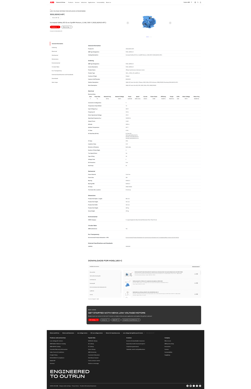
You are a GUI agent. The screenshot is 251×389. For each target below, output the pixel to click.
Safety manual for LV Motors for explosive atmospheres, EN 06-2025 (148, 281)
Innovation (168, 346)
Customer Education (94, 355)
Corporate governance (132, 346)
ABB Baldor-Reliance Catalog (58, 343)
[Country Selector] (195, 2)
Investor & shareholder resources (135, 341)
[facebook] (197, 386)
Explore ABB (187, 2)
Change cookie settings (65, 386)
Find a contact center (94, 360)
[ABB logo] (52, 2)
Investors (129, 338)
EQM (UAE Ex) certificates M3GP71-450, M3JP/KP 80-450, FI (146, 292)
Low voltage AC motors (56, 341)
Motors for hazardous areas (113, 333)
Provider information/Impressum (88, 386)
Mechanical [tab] (55, 55)
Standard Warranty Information (58, 349)
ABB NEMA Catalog (55, 346)
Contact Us (104, 320)
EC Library (91, 346)
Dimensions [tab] (55, 59)
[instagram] (200, 386)
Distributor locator (93, 358)
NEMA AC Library (92, 341)
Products (70, 2)
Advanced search (196, 266)
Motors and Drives (54, 333)
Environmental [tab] (56, 63)
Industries (84, 2)
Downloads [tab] (55, 78)
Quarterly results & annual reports (135, 343)
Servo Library (91, 349)
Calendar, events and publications (135, 349)
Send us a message (93, 363)
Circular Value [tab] (55, 67)
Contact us (54, 27)
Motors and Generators (68, 333)
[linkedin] (187, 386)
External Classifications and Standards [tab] (62, 74)
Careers (167, 349)
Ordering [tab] (54, 47)
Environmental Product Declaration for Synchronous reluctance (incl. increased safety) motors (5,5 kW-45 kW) (159, 272)
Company (167, 338)
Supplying (167, 355)
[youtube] (191, 386)
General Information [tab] (57, 43)
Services (77, 2)
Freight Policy (53, 355)
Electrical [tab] (54, 51)
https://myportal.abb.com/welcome (200, 2)
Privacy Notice (75, 386)
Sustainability (100, 2)
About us (108, 2)
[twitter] (194, 386)
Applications (91, 2)
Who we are (168, 341)
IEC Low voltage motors (97, 333)
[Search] (198, 2)
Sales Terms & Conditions (57, 352)
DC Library (91, 343)
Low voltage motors (82, 333)
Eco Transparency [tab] (57, 70)
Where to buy (66, 27)
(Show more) (179, 273)
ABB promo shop (169, 343)
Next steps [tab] (55, 82)
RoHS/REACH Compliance (57, 358)
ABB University (92, 352)
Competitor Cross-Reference (130, 320)
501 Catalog (92, 320)
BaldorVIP (115, 320)
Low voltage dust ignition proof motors (133, 333)
